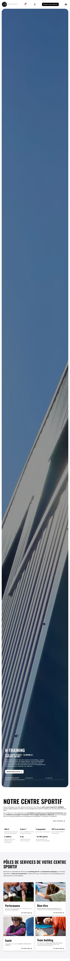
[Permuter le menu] (65, 4)
